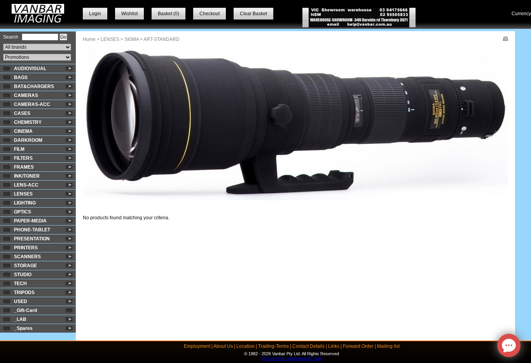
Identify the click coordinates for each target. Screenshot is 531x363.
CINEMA (23, 131)
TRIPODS (24, 292)
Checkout (209, 13)
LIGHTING (25, 203)
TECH (20, 283)
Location (245, 346)
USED (20, 301)
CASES (22, 113)
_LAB (20, 319)
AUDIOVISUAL (30, 68)
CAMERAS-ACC (32, 104)
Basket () (168, 13)
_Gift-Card (25, 310)
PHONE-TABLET (32, 230)
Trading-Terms (273, 346)
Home (89, 39)
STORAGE (25, 265)
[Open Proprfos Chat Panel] (509, 345)
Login (95, 13)
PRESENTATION (32, 238)
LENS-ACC (26, 185)
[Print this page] (505, 39)
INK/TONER (27, 176)
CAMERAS (26, 95)
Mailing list (388, 346)
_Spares (23, 328)
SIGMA (131, 39)
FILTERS (23, 158)
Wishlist (129, 13)
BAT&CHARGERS (34, 86)
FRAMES (24, 167)
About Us (223, 346)
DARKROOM (28, 140)
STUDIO (22, 274)
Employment (197, 346)
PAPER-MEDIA (30, 221)
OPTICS (22, 212)
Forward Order (358, 346)
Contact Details (308, 346)
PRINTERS (26, 247)
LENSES (23, 194)
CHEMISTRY (28, 122)
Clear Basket (253, 13)
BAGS (21, 77)
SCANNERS (27, 256)
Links (333, 346)
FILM (19, 149)
